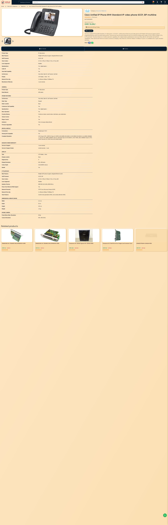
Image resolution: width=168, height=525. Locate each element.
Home (2, 6)
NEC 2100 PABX (106, 243)
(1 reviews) (94, 17)
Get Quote (89, 30)
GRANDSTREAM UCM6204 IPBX (43, 243)
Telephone (23, 6)
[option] (17, 240)
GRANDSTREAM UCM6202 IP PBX (77, 243)
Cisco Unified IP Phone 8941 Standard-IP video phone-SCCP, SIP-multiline (45, 6)
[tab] (42, 49)
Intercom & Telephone (12, 6)
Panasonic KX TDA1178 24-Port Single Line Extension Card (16, 243)
